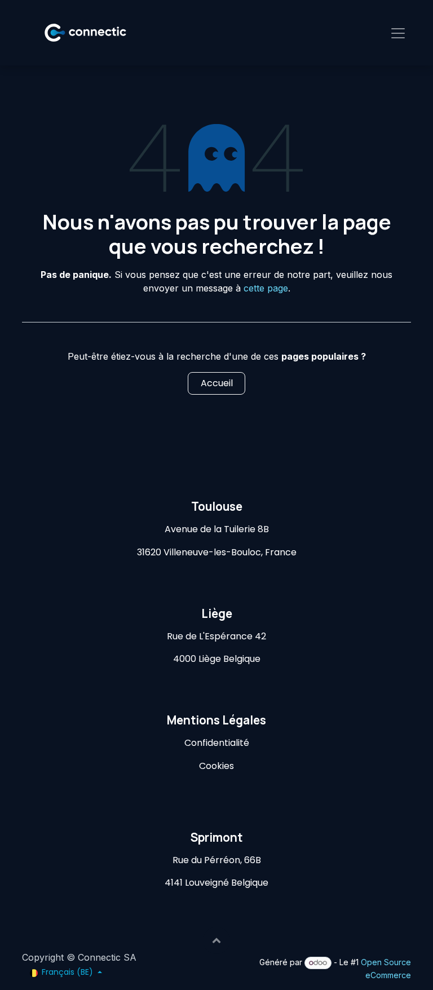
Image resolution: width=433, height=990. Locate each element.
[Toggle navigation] (398, 32)
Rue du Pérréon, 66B (217, 860)
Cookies (216, 765)
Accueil (217, 383)
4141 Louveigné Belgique (216, 882)
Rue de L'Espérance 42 (216, 636)
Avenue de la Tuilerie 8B (217, 529)
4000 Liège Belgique (216, 658)
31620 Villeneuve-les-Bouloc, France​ (217, 552)
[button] (216, 940)
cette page (266, 288)
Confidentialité (216, 742)
